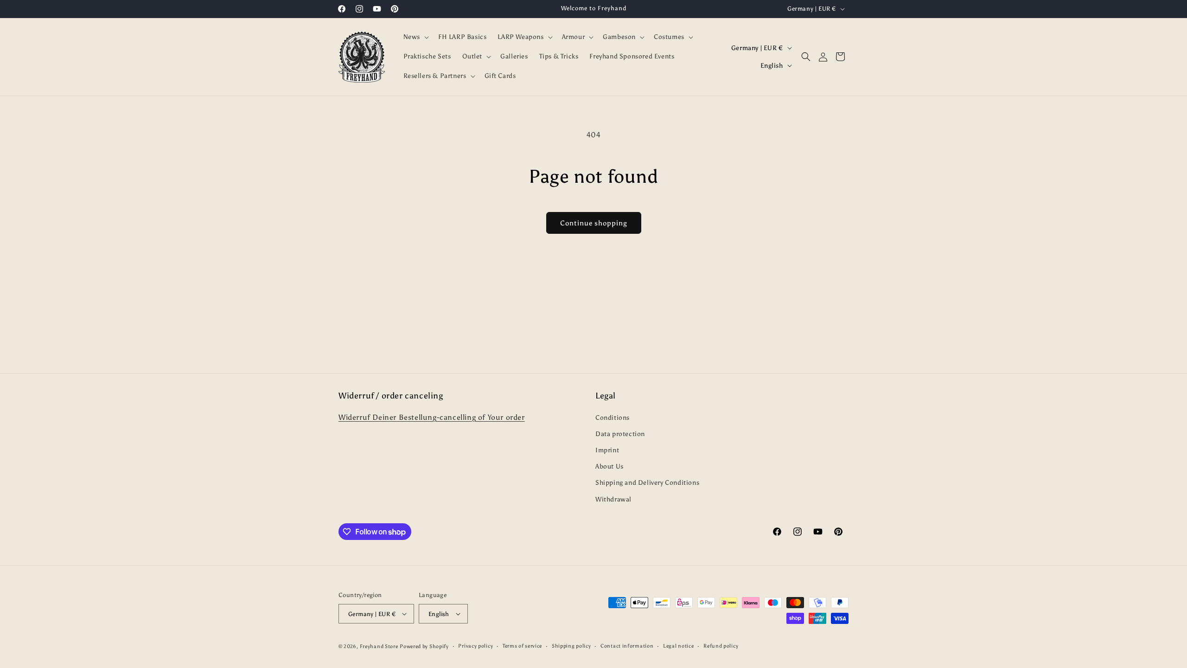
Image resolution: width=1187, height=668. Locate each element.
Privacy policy (475, 646)
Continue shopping (593, 223)
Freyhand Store (379, 646)
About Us (609, 466)
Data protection (620, 434)
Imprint (607, 450)
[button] (415, 37)
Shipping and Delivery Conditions (647, 483)
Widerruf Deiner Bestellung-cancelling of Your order (431, 417)
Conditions (612, 418)
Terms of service (522, 646)
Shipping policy (571, 646)
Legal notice (678, 646)
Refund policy (720, 646)
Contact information (626, 646)
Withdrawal (613, 499)
